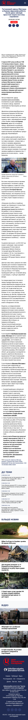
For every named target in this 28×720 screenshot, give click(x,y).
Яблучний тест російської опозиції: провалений (10, 627)
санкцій (3, 339)
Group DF (7, 460)
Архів (19, 681)
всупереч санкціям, (17, 381)
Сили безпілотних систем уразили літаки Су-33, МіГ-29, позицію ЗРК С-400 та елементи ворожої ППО (12, 479)
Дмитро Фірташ (16, 460)
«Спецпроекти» (14, 450)
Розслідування (7, 678)
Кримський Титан (6, 463)
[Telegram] (17, 25)
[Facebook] (9, 25)
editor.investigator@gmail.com (14, 703)
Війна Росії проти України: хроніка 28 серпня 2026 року (13, 542)
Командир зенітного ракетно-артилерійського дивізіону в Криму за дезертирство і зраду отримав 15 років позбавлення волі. (12, 510)
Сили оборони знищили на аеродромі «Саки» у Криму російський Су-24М (12, 501)
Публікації (14, 676)
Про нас (14, 681)
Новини (14, 22)
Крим (20, 461)
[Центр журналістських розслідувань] (8, 3)
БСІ (14, 678)
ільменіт (4, 461)
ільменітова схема (12, 461)
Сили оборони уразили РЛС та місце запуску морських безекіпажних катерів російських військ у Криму (13, 487)
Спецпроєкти (21, 678)
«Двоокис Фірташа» (18, 363)
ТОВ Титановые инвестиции (13, 463)
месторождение (18, 463)
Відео (4, 605)
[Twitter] (13, 25)
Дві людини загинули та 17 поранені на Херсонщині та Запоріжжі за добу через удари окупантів (12, 567)
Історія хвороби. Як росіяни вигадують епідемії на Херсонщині (11, 651)
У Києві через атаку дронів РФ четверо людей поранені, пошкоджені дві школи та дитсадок (12, 594)
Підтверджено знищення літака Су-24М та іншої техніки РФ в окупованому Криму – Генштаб (13, 495)
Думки (9, 681)
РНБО (8, 339)
